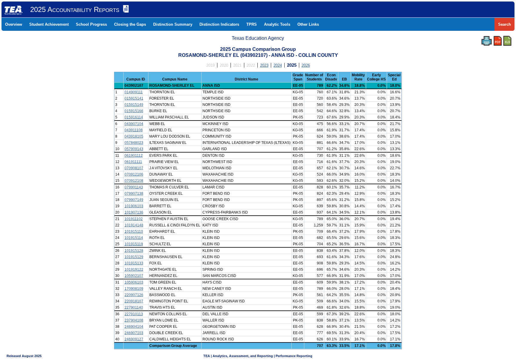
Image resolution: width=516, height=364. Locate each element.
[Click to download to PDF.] (497, 41)
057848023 (134, 143)
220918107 (134, 301)
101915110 (134, 231)
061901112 (134, 155)
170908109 (134, 289)
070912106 (134, 174)
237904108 (134, 320)
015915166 (134, 111)
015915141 (134, 98)
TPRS (251, 24)
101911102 (134, 219)
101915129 (134, 257)
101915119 (134, 244)
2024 (278, 65)
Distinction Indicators (219, 24)
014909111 (134, 92)
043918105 (134, 136)
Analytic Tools (277, 24)
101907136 (134, 212)
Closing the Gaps (130, 24)
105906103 (134, 282)
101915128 (134, 251)
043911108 (134, 130)
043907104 (134, 124)
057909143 (134, 149)
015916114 (134, 117)
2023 (264, 65)
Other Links (308, 24)
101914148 (134, 225)
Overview (13, 24)
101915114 (134, 238)
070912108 (134, 181)
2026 (306, 65)
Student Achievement (49, 24)
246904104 (134, 327)
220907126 (134, 295)
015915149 (134, 105)
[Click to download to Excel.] (507, 41)
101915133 (134, 263)
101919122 (134, 269)
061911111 (133, 162)
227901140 (134, 307)
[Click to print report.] (486, 41)
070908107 (134, 168)
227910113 (134, 314)
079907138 (134, 193)
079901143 (134, 187)
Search (504, 24)
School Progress (91, 24)
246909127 (134, 339)
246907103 (134, 333)
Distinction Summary (172, 24)
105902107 (134, 276)
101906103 (134, 206)
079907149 (134, 200)
